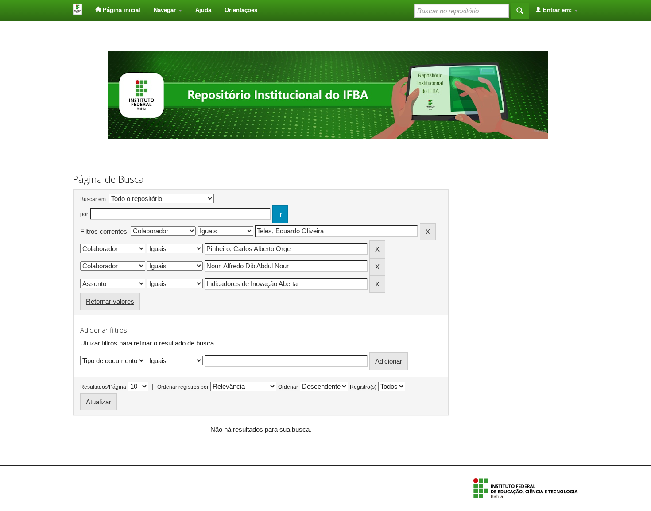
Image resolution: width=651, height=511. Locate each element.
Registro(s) (363, 387)
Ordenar (288, 387)
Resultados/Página (103, 387)
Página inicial (120, 10)
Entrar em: (557, 10)
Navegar (166, 10)
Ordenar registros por (183, 387)
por (84, 214)
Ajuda (203, 10)
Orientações (241, 10)
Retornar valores (110, 301)
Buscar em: (93, 199)
